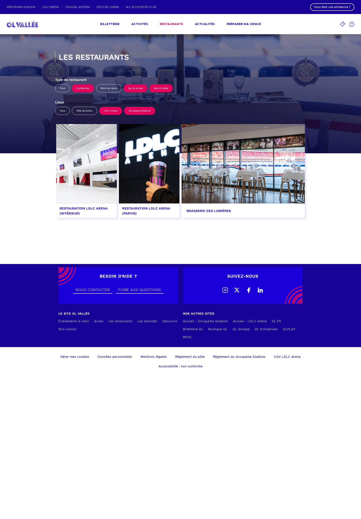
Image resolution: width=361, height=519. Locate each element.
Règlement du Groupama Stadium (239, 356)
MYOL (187, 337)
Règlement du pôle (190, 356)
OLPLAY (289, 329)
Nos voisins (67, 329)
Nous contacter (93, 290)
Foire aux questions (139, 290)
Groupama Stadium (140, 110)
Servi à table (161, 88)
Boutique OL (218, 329)
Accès (98, 321)
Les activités (147, 321)
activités (139, 24)
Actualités (205, 24)
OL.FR (276, 321)
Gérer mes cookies (74, 356)
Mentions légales (154, 356)
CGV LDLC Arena (287, 356)
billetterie (110, 24)
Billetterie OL (193, 329)
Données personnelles (115, 356)
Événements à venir (73, 321)
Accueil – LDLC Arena (250, 321)
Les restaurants (120, 321)
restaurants (171, 24)
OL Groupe (241, 329)
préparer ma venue (244, 24)
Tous (62, 88)
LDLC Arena (110, 110)
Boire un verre (109, 88)
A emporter (82, 88)
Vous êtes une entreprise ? (332, 7)
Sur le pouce (135, 88)
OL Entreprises (266, 329)
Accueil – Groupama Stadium (205, 321)
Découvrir (170, 321)
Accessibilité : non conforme (181, 366)
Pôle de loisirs (84, 110)
